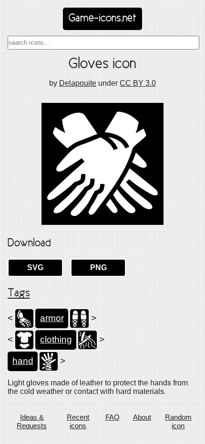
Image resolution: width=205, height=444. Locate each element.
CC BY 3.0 (138, 83)
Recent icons (78, 421)
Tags (19, 293)
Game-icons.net (102, 18)
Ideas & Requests (32, 421)
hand (22, 361)
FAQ (112, 417)
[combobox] (103, 43)
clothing (56, 339)
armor (52, 318)
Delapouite (77, 83)
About (142, 417)
